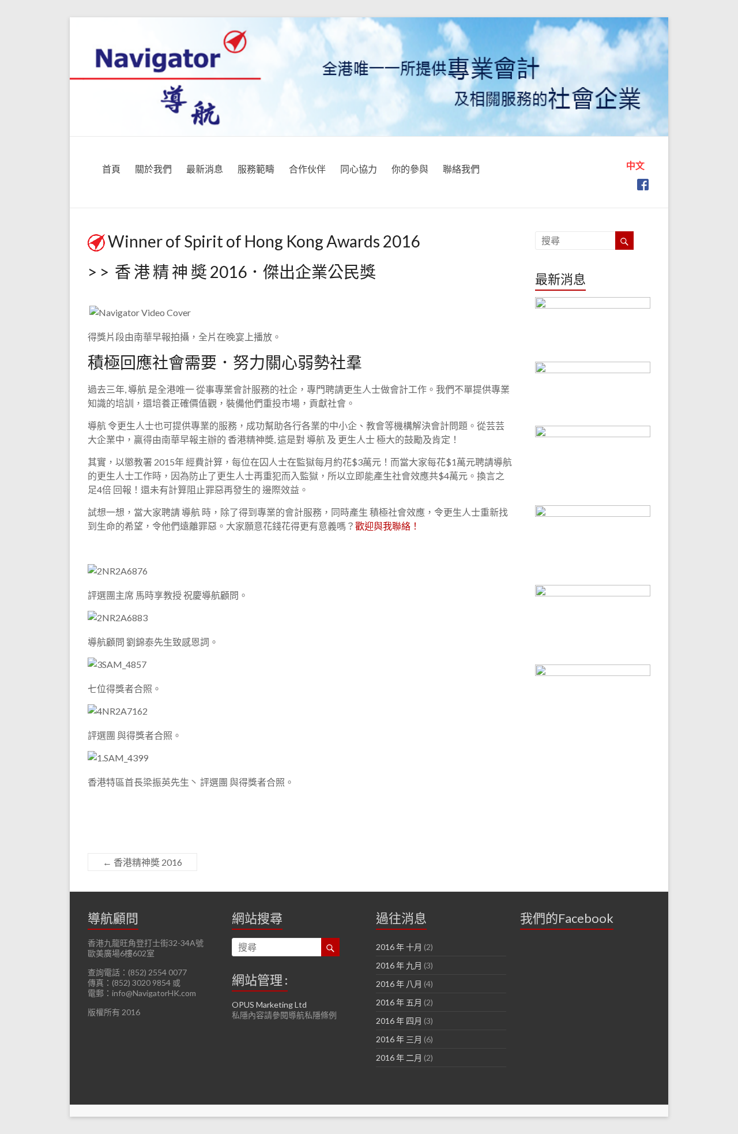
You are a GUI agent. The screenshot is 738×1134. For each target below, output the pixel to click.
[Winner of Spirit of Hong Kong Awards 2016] (592, 329)
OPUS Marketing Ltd (269, 1004)
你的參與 (409, 168)
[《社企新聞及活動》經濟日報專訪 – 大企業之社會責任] (592, 465)
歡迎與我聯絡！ (387, 525)
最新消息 (204, 168)
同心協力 (358, 168)
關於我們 (153, 168)
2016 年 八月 (399, 984)
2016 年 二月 (399, 1057)
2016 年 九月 (399, 965)
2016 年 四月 (399, 1021)
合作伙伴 (307, 168)
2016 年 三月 (399, 1039)
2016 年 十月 (399, 947)
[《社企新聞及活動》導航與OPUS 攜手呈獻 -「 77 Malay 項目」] (592, 704)
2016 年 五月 (399, 1002)
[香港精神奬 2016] (592, 394)
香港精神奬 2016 (142, 862)
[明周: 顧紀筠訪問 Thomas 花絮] (592, 545)
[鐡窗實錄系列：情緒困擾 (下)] (592, 624)
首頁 (111, 168)
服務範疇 (256, 168)
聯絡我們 (461, 168)
